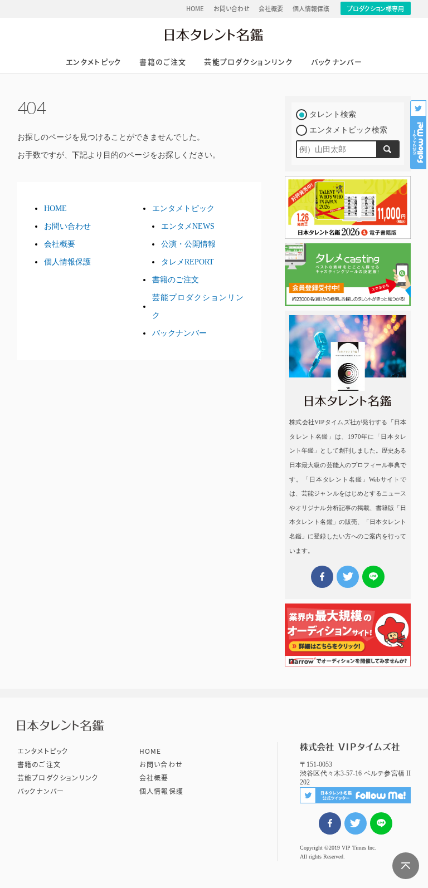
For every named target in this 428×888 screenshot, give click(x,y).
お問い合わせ (231, 9)
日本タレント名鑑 (214, 34)
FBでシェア (330, 823)
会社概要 (271, 9)
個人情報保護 (311, 9)
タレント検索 (332, 114)
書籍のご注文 (162, 62)
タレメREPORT (187, 262)
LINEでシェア (381, 823)
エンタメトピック (93, 62)
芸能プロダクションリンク (248, 62)
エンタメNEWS (188, 226)
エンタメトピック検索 (348, 130)
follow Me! (419, 134)
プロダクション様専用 (375, 9)
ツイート (355, 823)
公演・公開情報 (188, 244)
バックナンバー (336, 62)
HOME (195, 9)
